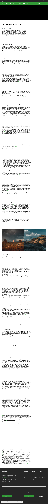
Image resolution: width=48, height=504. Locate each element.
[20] (28, 279)
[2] (19, 48)
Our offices (14, 3)
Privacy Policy (39, 502)
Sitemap (44, 502)
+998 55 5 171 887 (5, 482)
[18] (2, 451)
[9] (4, 131)
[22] (2, 458)
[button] (31, 1)
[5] (23, 96)
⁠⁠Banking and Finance (35, 479)
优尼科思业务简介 (25, 3)
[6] (28, 98)
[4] (5, 82)
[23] (25, 358)
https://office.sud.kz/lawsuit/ (26, 463)
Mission (25, 475)
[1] (2, 415)
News (25, 477)
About (3, 3)
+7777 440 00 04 (5, 477)
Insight (19, 3)
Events (25, 479)
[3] (18, 81)
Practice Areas (8, 3)
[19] (22, 275)
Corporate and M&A (34, 477)
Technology (40, 475)
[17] (4, 209)
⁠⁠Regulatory (33, 475)
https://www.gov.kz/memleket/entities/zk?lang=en (9, 420)
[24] (7, 388)
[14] (7, 190)
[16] (13, 204)
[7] (25, 109)
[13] (11, 164)
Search (39, 3)
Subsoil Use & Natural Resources (42, 479)
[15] (2, 446)
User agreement (32, 502)
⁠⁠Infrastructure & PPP (42, 477)
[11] (16, 146)
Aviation (40, 482)
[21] (25, 314)
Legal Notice (26, 502)
